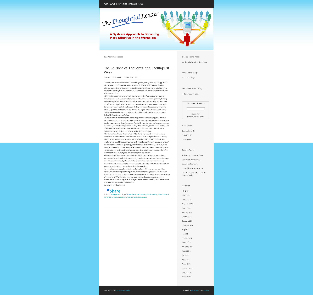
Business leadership (188, 131)
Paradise (206, 290)
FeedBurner (200, 116)
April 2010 (185, 260)
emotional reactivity (113, 197)
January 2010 (186, 272)
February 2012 (187, 212)
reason (144, 197)
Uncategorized (115, 194)
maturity (129, 197)
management (186, 135)
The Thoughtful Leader (123, 290)
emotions (123, 197)
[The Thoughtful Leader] (156, 50)
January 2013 (186, 200)
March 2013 (186, 195)
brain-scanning (141, 194)
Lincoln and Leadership (190, 164)
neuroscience (137, 197)
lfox (136, 77)
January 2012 (186, 217)
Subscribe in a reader (191, 94)
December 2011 (187, 221)
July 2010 (185, 255)
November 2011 (187, 225)
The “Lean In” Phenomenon (191, 160)
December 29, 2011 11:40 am (113, 77)
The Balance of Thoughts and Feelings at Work (136, 70)
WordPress (194, 290)
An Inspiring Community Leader (192, 155)
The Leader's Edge (188, 78)
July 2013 (185, 191)
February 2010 (187, 268)
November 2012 (187, 204)
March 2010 (186, 264)
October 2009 (186, 277)
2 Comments (128, 77)
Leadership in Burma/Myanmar (192, 168)
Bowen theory (131, 194)
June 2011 (185, 234)
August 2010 (186, 251)
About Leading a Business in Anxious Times (123, 4)
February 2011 (187, 238)
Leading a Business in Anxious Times (194, 62)
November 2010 (187, 247)
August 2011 (186, 230)
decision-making (152, 194)
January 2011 (186, 242)
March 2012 (186, 208)
